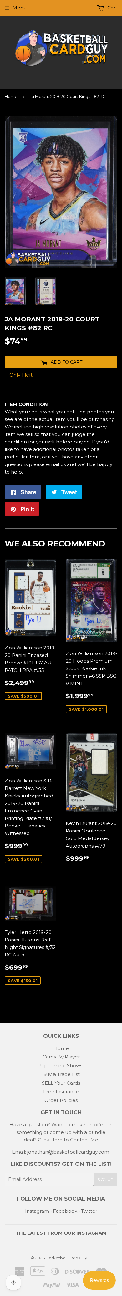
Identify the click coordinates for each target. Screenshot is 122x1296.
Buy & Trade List (61, 1074)
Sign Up (105, 1179)
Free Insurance (61, 1091)
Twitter (89, 1211)
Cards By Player (61, 1057)
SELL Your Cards (61, 1083)
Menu (20, 8)
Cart (111, 8)
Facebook (65, 1211)
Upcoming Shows (61, 1065)
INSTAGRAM (91, 1233)
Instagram (37, 1211)
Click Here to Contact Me (68, 1140)
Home (11, 96)
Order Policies (61, 1100)
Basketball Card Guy (66, 1257)
